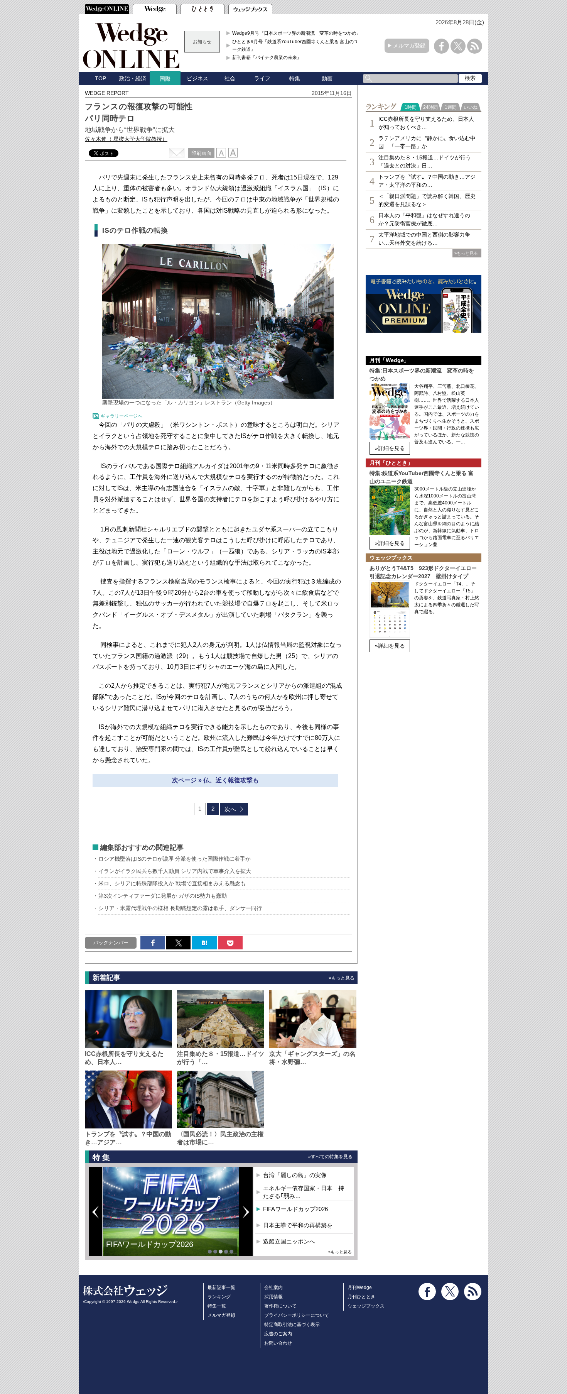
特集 (294, 78)
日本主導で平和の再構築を (152, 1250)
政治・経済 (132, 78)
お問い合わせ (278, 1343)
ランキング (219, 1296)
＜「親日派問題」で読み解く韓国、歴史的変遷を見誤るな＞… (427, 200)
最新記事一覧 (221, 1287)
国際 (165, 79)
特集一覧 (217, 1306)
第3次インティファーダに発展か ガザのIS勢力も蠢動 (162, 896)
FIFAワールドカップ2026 (295, 1209)
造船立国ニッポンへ (289, 1241)
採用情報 (273, 1296)
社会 (229, 78)
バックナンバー (110, 943)
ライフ (262, 78)
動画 (327, 78)
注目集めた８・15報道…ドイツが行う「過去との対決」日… (424, 161)
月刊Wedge (360, 1287)
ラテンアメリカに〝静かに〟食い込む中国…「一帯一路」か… (427, 142)
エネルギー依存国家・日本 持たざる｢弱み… (303, 1192)
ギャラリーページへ (121, 416)
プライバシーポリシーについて (296, 1315)
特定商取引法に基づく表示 (292, 1324)
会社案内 (273, 1287)
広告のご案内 (278, 1333)
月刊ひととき (361, 1296)
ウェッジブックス (366, 1306)
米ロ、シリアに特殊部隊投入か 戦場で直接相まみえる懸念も (172, 883)
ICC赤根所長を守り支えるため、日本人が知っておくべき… (426, 123)
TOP (100, 78)
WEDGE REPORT (107, 93)
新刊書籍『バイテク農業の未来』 (267, 57)
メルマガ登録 (409, 45)
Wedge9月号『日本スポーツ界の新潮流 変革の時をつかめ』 (296, 33)
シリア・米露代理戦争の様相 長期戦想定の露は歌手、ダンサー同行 (180, 908)
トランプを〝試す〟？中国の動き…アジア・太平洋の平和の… (427, 181)
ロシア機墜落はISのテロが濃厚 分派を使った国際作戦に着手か (174, 859)
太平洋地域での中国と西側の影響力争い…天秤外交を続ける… (424, 239)
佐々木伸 (126, 139)
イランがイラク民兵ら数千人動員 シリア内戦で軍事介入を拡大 (174, 871)
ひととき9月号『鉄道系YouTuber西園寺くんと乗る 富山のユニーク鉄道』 (297, 45)
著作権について (280, 1306)
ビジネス (197, 78)
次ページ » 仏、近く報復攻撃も (215, 780)
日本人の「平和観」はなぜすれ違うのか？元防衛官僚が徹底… (424, 219)
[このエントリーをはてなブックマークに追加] (204, 943)
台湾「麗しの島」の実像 (295, 1175)
